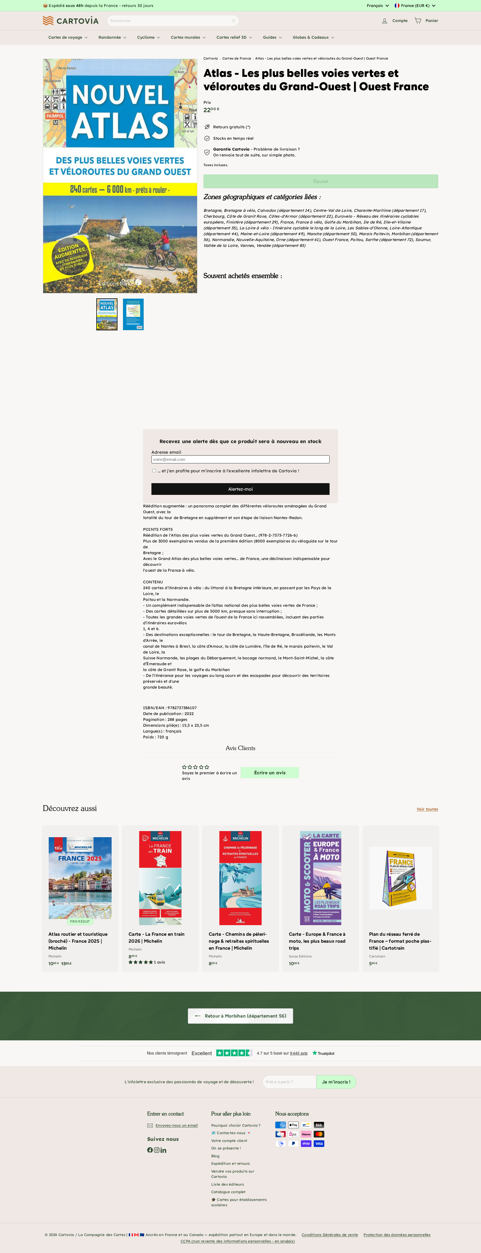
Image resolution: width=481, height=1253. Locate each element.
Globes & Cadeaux (311, 37)
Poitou (356, 239)
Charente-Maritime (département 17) (389, 210)
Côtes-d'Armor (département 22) (300, 216)
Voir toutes (427, 809)
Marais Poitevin (374, 233)
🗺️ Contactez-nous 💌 (231, 1133)
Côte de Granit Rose (246, 216)
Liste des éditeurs (227, 1184)
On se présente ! (226, 1148)
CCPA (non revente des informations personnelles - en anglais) (238, 1241)
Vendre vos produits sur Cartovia (232, 1174)
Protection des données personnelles (397, 1234)
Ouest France (335, 239)
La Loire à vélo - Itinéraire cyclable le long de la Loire (292, 227)
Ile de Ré (372, 222)
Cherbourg (213, 216)
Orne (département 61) (298, 239)
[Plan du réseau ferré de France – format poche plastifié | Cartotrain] (401, 898)
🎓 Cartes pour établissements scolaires (239, 1202)
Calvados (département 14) (284, 210)
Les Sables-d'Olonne (367, 227)
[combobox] (378, 5)
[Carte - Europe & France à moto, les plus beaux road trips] (320, 898)
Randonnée (110, 37)
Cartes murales (186, 37)
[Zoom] (120, 176)
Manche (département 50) (332, 233)
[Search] (234, 20)
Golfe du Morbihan (342, 222)
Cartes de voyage (65, 37)
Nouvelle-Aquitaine (255, 239)
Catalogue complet (228, 1192)
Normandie (223, 239)
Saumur (422, 239)
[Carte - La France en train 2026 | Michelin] (160, 898)
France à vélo (309, 222)
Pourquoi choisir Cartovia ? (236, 1125)
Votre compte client (229, 1140)
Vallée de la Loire (220, 245)
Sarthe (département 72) (389, 239)
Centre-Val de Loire (332, 210)
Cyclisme (146, 37)
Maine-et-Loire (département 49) (272, 233)
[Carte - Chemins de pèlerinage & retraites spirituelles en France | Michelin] (240, 898)
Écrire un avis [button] (270, 772)
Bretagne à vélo (239, 210)
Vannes (247, 245)
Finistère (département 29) (252, 222)
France (286, 222)
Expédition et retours (230, 1163)
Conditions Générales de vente (330, 1234)
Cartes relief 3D (232, 37)
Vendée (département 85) (281, 245)
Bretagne (212, 210)
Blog (215, 1156)
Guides (270, 37)
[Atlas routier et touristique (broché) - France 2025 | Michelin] (80, 898)
